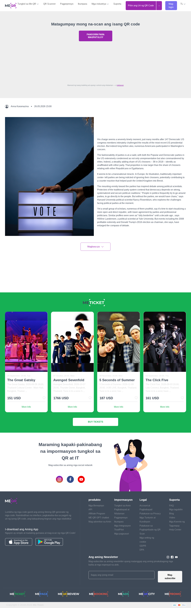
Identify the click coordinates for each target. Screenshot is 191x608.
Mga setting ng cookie (147, 540)
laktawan (120, 85)
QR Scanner (49, 4)
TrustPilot (119, 529)
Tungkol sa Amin (122, 505)
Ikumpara (82, 4)
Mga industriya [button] (99, 4)
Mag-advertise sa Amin (100, 521)
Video (172, 517)
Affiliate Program (97, 513)
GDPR (143, 546)
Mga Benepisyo (96, 505)
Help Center (175, 529)
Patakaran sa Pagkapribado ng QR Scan (150, 530)
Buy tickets (95, 422)
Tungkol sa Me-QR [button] (27, 4)
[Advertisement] (95, 62)
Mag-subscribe (170, 576)
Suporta (117, 4)
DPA (142, 550)
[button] (183, 4)
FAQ (171, 505)
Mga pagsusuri (121, 533)
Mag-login (171, 5)
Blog (171, 513)
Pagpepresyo (66, 4)
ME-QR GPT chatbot (99, 517)
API (90, 509)
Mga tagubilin (176, 509)
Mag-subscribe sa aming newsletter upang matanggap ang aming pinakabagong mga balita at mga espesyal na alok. (131, 563)
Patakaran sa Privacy (150, 513)
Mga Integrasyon (122, 526)
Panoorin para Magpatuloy (95, 36)
